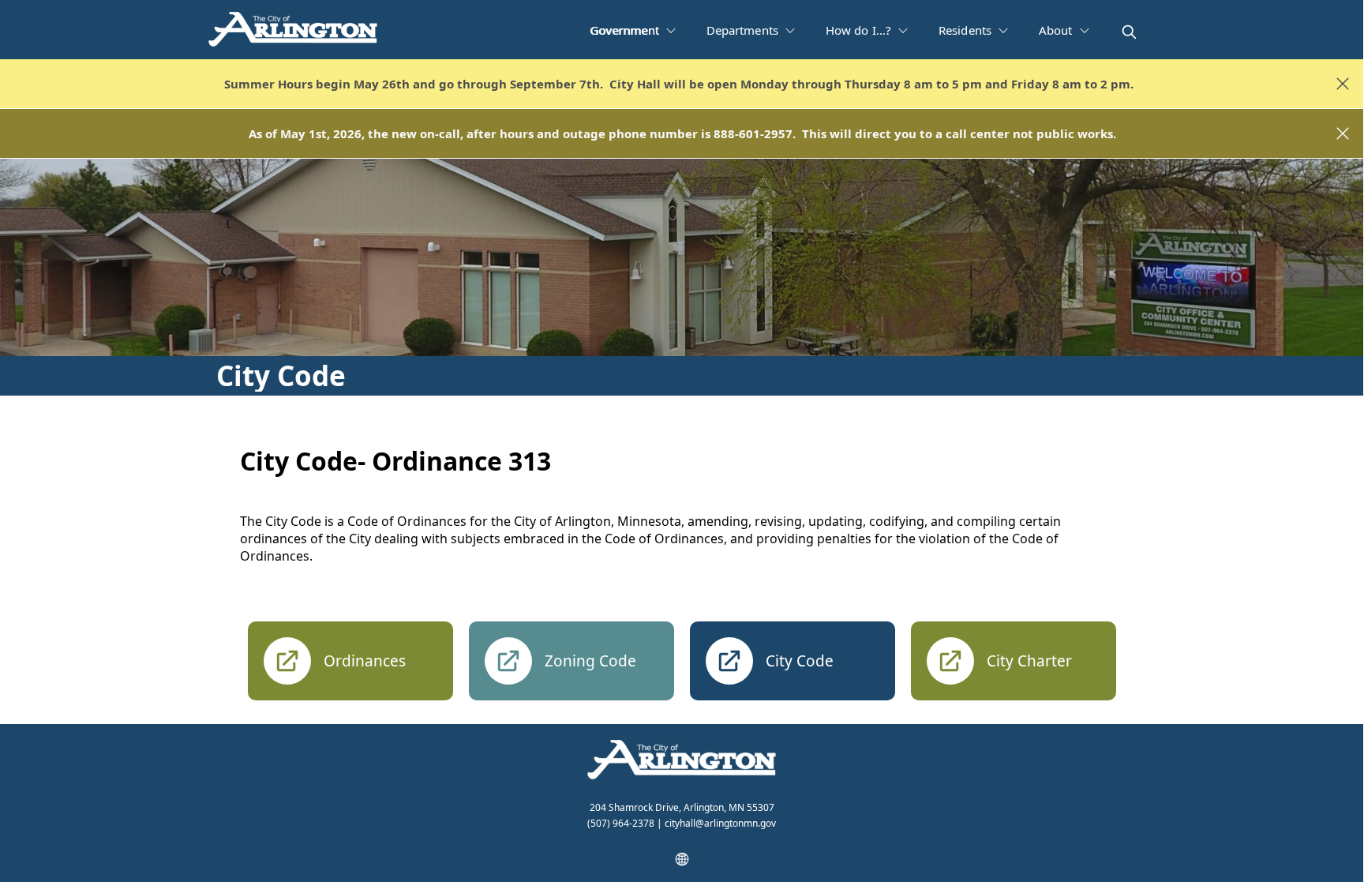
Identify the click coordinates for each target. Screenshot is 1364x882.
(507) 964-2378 (620, 823)
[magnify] (1129, 32)
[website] (682, 859)
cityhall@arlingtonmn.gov (720, 823)
